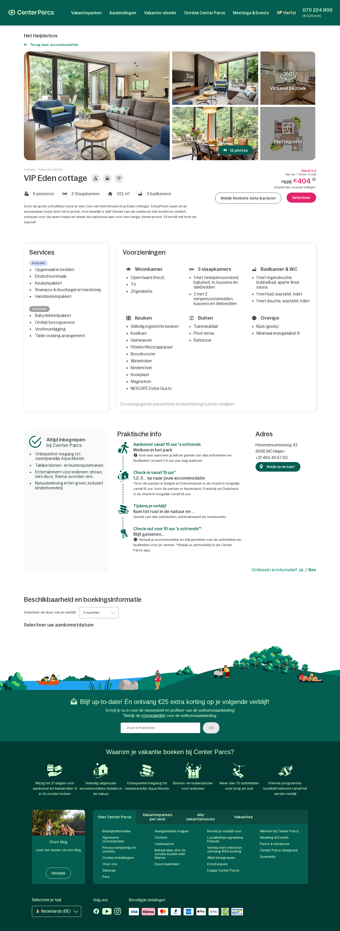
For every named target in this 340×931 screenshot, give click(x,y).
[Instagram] (117, 912)
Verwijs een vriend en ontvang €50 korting (224, 849)
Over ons (109, 864)
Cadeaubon (164, 844)
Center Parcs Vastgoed (279, 850)
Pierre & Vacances (275, 844)
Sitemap (109, 870)
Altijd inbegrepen (221, 858)
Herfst (289, 13)
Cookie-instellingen (118, 858)
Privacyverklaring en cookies (119, 849)
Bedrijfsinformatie (116, 831)
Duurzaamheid (167, 864)
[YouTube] (107, 912)
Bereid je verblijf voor (224, 831)
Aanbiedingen (122, 13)
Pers (106, 877)
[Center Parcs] (31, 13)
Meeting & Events (274, 837)
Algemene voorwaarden (113, 839)
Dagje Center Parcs (223, 870)
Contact (161, 837)
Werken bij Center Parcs (279, 831)
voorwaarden (153, 715)
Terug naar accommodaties (54, 45)
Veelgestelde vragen (172, 831)
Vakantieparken (86, 13)
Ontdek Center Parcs (204, 13)
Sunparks (268, 857)
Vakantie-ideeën (160, 13)
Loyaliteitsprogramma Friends (225, 839)
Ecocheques (217, 864)
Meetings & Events (251, 13)
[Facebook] (96, 912)
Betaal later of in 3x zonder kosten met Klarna (170, 854)
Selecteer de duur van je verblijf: (50, 612)
